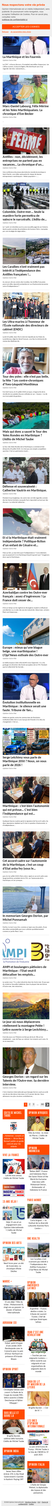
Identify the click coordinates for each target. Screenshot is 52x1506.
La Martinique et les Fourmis (22, 57)
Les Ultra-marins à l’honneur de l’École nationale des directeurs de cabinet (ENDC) (25, 325)
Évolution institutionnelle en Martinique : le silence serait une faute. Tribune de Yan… (24, 706)
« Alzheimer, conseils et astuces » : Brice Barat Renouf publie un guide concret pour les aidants (13, 1141)
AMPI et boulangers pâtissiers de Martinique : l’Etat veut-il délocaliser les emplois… (24, 971)
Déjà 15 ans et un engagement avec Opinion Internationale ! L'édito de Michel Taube (13, 1227)
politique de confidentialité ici (14, 19)
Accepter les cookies (26, 27)
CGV (39, 1502)
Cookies (31, 1504)
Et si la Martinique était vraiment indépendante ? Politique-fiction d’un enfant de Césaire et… (24, 541)
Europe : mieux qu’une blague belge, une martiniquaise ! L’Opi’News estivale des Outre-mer (25, 651)
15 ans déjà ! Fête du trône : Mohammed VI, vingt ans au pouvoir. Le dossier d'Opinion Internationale (14, 1307)
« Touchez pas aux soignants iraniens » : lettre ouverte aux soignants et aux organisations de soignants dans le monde (38, 1364)
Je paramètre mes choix (21, 32)
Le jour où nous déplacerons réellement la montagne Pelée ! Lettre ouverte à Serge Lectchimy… (25, 1025)
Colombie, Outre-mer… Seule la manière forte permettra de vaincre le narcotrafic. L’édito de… (25, 215)
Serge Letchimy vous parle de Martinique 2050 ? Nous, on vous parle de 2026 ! (24, 761)
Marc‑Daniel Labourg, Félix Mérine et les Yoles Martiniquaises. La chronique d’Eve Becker (26, 110)
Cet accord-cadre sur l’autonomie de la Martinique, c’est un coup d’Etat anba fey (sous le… (25, 864)
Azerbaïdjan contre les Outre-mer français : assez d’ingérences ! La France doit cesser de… (25, 596)
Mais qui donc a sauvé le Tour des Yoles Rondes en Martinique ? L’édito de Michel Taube (25, 435)
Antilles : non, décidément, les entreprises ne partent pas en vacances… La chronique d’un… (23, 160)
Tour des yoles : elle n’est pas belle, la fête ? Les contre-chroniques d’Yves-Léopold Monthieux (26, 380)
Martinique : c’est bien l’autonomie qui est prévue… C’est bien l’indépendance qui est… (26, 810)
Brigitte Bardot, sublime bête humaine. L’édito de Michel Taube (13, 1438)
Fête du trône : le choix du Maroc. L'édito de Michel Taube (38, 1135)
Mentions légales (30, 1502)
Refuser (5, 32)
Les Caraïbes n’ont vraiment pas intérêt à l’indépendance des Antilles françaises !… (24, 270)
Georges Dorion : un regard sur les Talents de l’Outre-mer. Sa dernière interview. (26, 1080)
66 (42, 1104)
